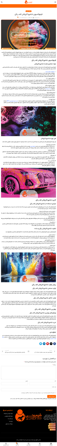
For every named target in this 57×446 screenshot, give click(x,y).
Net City (30, 17)
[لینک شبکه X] (51, 343)
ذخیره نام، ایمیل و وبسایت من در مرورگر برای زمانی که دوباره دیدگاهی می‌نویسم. (37, 392)
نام (55, 381)
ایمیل (27, 381)
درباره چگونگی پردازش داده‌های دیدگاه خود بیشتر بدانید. (21, 398)
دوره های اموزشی (9, 416)
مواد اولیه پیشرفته (8, 413)
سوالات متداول (9, 424)
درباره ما (11, 421)
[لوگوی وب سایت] (28, 2)
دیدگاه (54, 365)
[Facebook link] (54, 343)
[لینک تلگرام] (40, 343)
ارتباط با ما (10, 418)
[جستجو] (1, 2)
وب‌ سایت (54, 387)
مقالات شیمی (28, 11)
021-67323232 (52, 428)
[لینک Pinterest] (47, 343)
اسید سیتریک (48, 88)
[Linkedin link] (44, 343)
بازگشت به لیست (28, 351)
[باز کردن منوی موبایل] (55, 2)
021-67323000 (52, 424)
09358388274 (51, 426)
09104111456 (52, 429)
